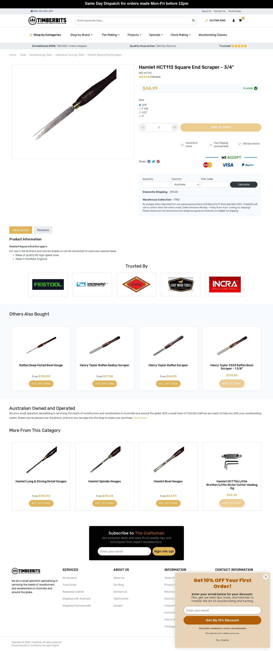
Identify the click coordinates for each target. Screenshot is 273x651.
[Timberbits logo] (47, 20)
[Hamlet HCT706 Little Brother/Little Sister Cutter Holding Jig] (232, 462)
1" (143, 116)
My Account (70, 577)
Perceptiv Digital (50, 645)
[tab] (20, 230)
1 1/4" (145, 108)
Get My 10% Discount (222, 620)
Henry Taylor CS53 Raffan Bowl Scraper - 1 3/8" (231, 367)
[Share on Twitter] (154, 161)
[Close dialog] (266, 576)
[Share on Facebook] (149, 161)
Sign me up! (164, 551)
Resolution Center (73, 591)
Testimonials (234, 11)
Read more (140, 417)
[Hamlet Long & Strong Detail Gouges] (41, 462)
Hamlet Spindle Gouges (104, 481)
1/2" (144, 112)
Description (20, 230)
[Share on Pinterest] (158, 161)
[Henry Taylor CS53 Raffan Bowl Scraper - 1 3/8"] (232, 346)
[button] (240, 21)
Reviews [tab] (43, 230)
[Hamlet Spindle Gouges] (104, 462)
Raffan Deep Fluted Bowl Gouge (41, 365)
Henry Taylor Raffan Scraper (168, 365)
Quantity (148, 179)
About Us (206, 11)
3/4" (144, 105)
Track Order (69, 584)
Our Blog (118, 584)
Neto (26, 645)
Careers (118, 605)
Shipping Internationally (77, 605)
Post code (207, 179)
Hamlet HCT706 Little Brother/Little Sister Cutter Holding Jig (231, 485)
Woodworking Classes (213, 35)
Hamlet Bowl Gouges (168, 481)
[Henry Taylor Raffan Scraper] (168, 346)
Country (177, 179)
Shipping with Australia (76, 598)
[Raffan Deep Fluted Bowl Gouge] (41, 346)
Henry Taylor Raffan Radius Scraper (104, 365)
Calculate (243, 184)
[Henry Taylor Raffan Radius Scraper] (104, 346)
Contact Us (219, 11)
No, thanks (222, 640)
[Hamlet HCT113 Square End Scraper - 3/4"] (73, 111)
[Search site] (193, 20)
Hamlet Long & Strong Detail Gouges (41, 481)
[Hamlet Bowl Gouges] (168, 462)
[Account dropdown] (234, 21)
